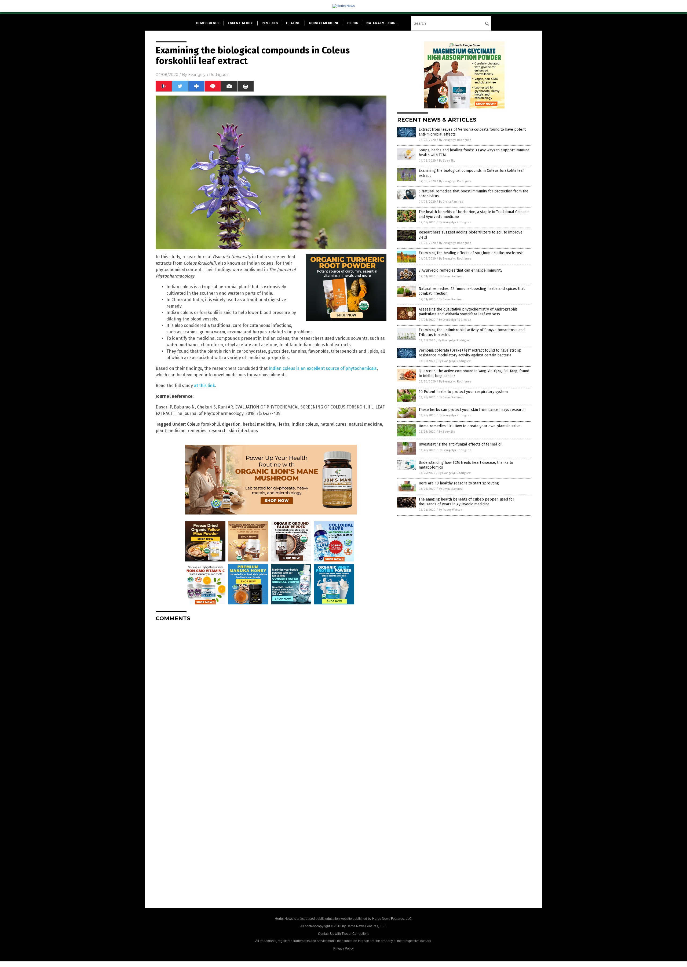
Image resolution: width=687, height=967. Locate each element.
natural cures (333, 424)
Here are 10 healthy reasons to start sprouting (459, 483)
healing (293, 23)
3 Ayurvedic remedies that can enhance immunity (460, 270)
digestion (231, 424)
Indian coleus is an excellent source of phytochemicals (323, 368)
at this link (204, 385)
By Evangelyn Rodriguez (455, 140)
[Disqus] (271, 693)
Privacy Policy (343, 948)
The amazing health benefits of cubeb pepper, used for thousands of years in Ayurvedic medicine (466, 501)
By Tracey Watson (450, 510)
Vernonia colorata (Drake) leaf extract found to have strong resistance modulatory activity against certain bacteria (470, 352)
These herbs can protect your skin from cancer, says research (472, 409)
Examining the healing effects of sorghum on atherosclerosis (471, 253)
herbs (352, 23)
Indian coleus (304, 424)
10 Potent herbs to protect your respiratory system (463, 391)
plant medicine (170, 430)
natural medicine (365, 424)
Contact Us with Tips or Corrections (343, 934)
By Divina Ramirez (451, 201)
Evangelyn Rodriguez (208, 74)
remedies (270, 23)
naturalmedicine (381, 23)
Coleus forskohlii (203, 424)
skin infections (243, 430)
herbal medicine (259, 424)
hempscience (208, 23)
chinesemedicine (324, 23)
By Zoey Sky (447, 160)
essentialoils (240, 23)
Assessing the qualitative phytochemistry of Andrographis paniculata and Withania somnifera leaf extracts (468, 311)
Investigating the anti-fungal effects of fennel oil (461, 444)
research (217, 430)
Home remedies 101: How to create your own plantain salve (470, 426)
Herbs (283, 424)
